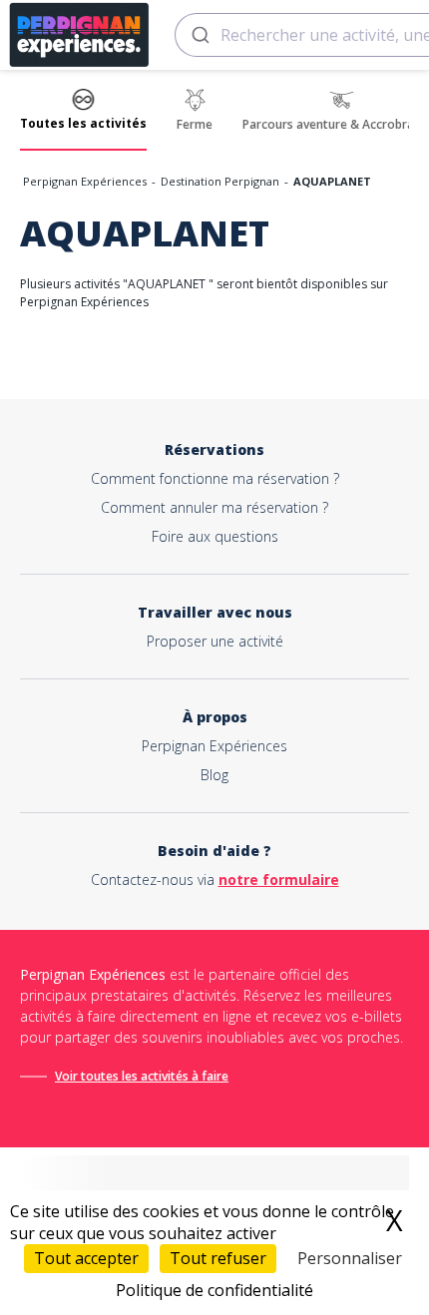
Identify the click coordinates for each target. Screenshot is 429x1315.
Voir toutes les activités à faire (141, 1076)
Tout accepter (86, 1258)
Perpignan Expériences (85, 181)
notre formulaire (278, 879)
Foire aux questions (215, 536)
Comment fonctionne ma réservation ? (215, 478)
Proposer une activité (215, 641)
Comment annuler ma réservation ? (214, 507)
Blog (214, 774)
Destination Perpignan (220, 181)
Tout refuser (218, 1258)
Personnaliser (349, 1258)
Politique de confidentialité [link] (214, 1290)
